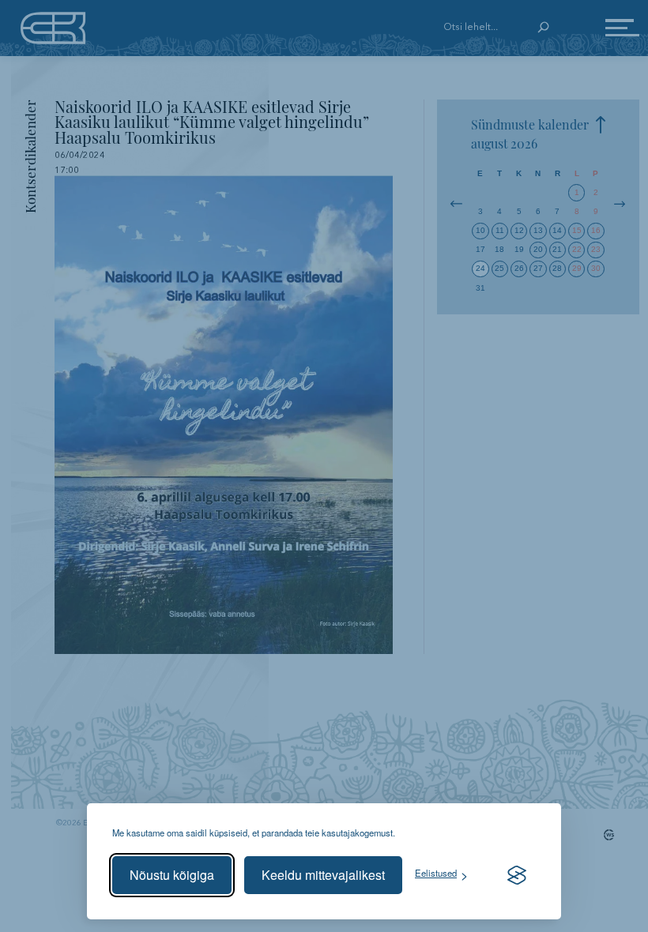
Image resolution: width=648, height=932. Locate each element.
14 (557, 230)
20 (538, 249)
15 (577, 230)
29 (577, 268)
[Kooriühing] (53, 27)
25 (499, 268)
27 (538, 268)
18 (499, 249)
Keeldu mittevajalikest (323, 875)
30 (596, 268)
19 (519, 249)
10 (480, 230)
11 (499, 230)
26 (519, 268)
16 (596, 230)
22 (577, 249)
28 (557, 268)
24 (480, 268)
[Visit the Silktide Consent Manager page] (517, 875)
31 (480, 288)
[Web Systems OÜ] (606, 834)
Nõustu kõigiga (172, 875)
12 (519, 230)
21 (557, 249)
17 (480, 249)
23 (596, 249)
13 (538, 230)
